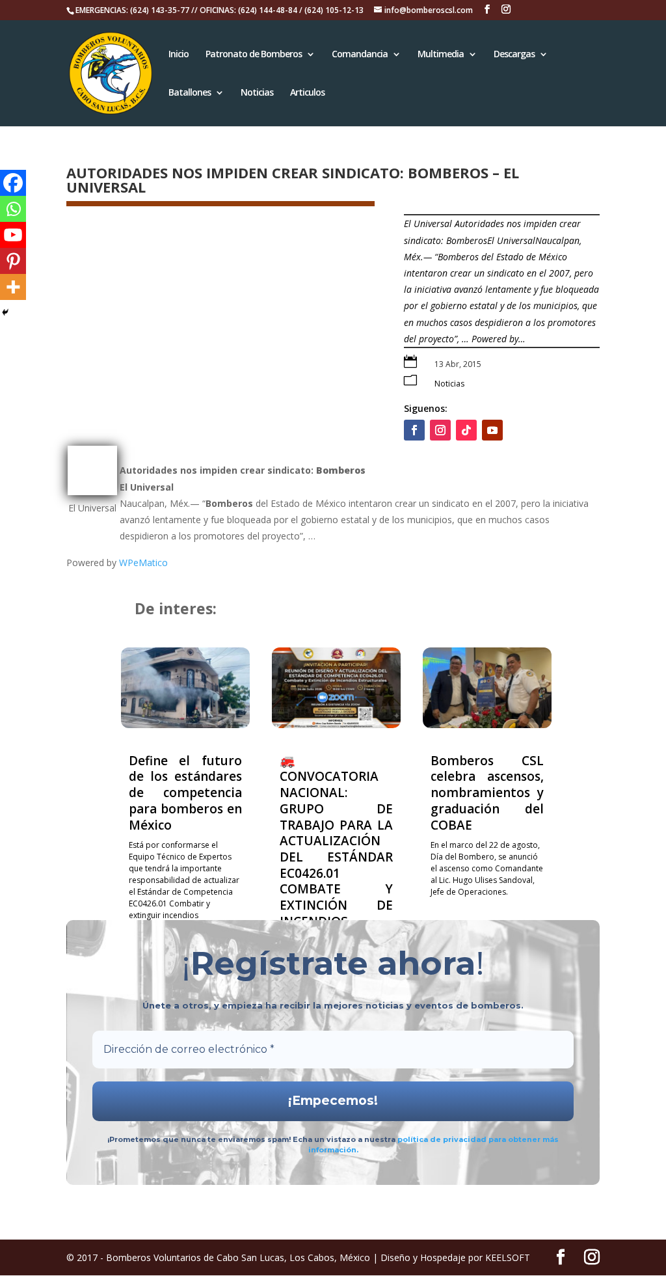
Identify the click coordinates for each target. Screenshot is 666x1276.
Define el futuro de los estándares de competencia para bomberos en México (185, 793)
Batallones (189, 93)
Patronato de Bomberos (254, 54)
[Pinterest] (13, 261)
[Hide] (5, 312)
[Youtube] (13, 235)
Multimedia (441, 54)
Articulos (307, 93)
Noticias (257, 93)
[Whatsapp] (13, 209)
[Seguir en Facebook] (414, 430)
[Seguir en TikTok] (466, 430)
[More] (13, 287)
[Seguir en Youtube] (492, 430)
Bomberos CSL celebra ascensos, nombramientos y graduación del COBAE (487, 793)
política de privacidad (442, 1139)
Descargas (514, 54)
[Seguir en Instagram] (440, 430)
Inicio (178, 54)
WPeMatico (143, 562)
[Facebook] (13, 183)
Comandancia (360, 54)
